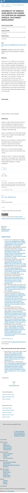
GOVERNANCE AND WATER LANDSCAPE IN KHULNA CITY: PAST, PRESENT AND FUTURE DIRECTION (13, 262)
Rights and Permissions (8, 414)
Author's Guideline (7, 412)
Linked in (5, 483)
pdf (4, 168)
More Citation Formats (8, 190)
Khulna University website (9, 462)
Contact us (5, 473)
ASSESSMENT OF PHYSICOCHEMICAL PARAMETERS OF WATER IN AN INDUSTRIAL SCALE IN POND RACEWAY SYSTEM (15, 313)
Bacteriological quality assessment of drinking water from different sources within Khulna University (13, 278)
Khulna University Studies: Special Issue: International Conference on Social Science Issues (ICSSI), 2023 (15, 333)
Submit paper (6, 445)
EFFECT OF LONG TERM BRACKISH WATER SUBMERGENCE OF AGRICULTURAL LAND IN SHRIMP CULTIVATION (15, 320)
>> (12, 338)
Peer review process (8, 458)
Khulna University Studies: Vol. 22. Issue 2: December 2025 (13, 281)
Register (5, 443)
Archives (8, 5)
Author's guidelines (8, 453)
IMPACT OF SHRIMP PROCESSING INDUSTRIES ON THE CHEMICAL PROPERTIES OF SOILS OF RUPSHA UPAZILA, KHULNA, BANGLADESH (14, 355)
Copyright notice (7, 449)
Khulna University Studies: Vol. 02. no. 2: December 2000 (15, 271)
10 (10, 338)
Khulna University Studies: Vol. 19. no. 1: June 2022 (15, 256)
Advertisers (6, 466)
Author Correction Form (8, 394)
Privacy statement (7, 448)
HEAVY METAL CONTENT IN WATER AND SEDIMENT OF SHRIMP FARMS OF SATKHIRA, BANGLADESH (15, 295)
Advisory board (7, 476)
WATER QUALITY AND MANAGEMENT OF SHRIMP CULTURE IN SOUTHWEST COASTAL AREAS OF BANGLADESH (14, 242)
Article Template (6, 399)
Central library (6, 463)
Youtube (5, 482)
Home (2, 5)
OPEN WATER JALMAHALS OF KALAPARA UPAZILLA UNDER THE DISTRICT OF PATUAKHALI (15, 269)
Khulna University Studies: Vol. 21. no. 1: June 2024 (15, 264)
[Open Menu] (1, 1)
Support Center (6, 417)
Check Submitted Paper (8, 410)
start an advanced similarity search (17, 342)
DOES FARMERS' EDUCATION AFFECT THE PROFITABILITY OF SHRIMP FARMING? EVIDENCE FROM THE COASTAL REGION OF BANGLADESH (14, 329)
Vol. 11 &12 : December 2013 (18, 5)
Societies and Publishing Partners (11, 465)
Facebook (5, 480)
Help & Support (7, 472)
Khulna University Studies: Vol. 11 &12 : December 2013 (15, 371)
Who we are (6, 470)
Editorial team (6, 475)
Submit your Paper (7, 408)
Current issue (6, 455)
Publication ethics (7, 446)
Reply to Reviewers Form (8, 397)
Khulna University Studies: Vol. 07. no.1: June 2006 (13, 245)
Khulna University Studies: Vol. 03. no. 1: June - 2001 (14, 322)
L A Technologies (10, 491)
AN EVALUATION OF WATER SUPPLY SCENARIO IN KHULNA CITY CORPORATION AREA (15, 287)
